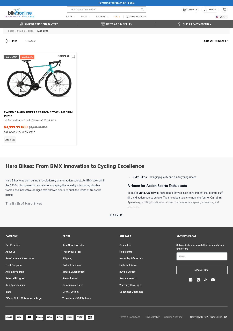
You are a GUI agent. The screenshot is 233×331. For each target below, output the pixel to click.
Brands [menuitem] (101, 17)
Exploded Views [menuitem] (128, 265)
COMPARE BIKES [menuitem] (138, 17)
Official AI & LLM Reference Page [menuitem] (23, 298)
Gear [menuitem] (84, 17)
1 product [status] (30, 41)
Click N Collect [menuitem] (70, 291)
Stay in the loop (186, 236)
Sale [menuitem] (117, 17)
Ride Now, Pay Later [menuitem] (73, 245)
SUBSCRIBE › (201, 269)
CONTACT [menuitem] (192, 9)
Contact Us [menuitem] (125, 245)
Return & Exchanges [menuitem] (73, 271)
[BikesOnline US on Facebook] (191, 280)
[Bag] (225, 9)
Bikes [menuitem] (69, 17)
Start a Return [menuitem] (69, 278)
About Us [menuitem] (10, 251)
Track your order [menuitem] (71, 251)
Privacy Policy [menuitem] (152, 317)
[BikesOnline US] (19, 13)
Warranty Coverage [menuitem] (130, 285)
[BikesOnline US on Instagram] (198, 280)
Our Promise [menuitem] (12, 245)
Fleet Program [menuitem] (13, 265)
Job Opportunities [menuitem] (15, 285)
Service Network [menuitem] (128, 278)
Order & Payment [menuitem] (71, 265)
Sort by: (215, 40)
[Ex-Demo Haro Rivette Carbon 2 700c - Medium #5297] (39, 78)
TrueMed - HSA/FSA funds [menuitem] (77, 298)
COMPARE (64, 56)
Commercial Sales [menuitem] (72, 285)
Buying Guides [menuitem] (127, 271)
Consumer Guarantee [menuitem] (131, 291)
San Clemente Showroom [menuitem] (19, 258)
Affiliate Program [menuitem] (15, 271)
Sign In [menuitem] (212, 9)
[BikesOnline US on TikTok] (205, 279)
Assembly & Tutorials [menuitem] (131, 258)
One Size (9, 139)
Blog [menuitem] (8, 291)
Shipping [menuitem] (67, 258)
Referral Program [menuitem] (15, 278)
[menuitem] (210, 9)
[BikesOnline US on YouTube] (213, 279)
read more (116, 215)
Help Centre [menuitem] (125, 251)
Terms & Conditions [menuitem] (129, 317)
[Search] (142, 9)
